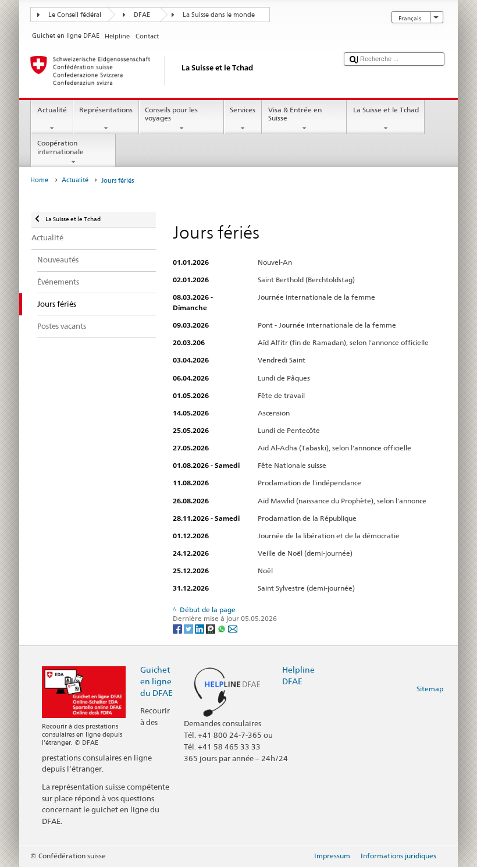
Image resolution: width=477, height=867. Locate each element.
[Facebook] (178, 628)
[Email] (232, 628)
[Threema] (211, 628)
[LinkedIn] (200, 628)
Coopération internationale (60, 146)
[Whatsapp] (222, 628)
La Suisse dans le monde (219, 15)
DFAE (142, 15)
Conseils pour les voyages (171, 113)
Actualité (52, 109)
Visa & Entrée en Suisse (295, 113)
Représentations (106, 109)
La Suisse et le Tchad (386, 109)
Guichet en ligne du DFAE (156, 681)
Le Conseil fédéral (74, 15)
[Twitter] (189, 628)
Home (39, 180)
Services (242, 109)
